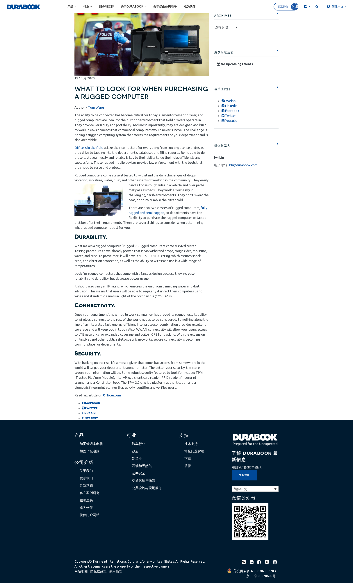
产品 (70, 6)
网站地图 (81, 571)
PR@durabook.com (243, 165)
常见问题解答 (194, 451)
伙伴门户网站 (89, 515)
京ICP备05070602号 (261, 576)
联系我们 (86, 478)
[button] (306, 6)
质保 (187, 466)
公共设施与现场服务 (147, 488)
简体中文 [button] (337, 6)
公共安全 (138, 473)
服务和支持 (106, 6)
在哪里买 (86, 500)
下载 (187, 458)
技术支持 (191, 444)
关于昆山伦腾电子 (165, 6)
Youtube (231, 120)
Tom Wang (96, 107)
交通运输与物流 (143, 480)
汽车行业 (138, 444)
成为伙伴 (190, 6)
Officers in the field (88, 147)
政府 (135, 451)
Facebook (231, 110)
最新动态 (86, 485)
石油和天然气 (142, 466)
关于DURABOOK (132, 6)
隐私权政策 (98, 571)
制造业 (137, 458)
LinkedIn (231, 106)
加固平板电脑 (89, 451)
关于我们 (86, 471)
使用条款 (115, 571)
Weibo (230, 101)
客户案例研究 (89, 493)
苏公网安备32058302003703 (254, 571)
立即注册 (244, 475)
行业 (86, 6)
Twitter (230, 115)
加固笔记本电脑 (91, 444)
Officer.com (112, 395)
